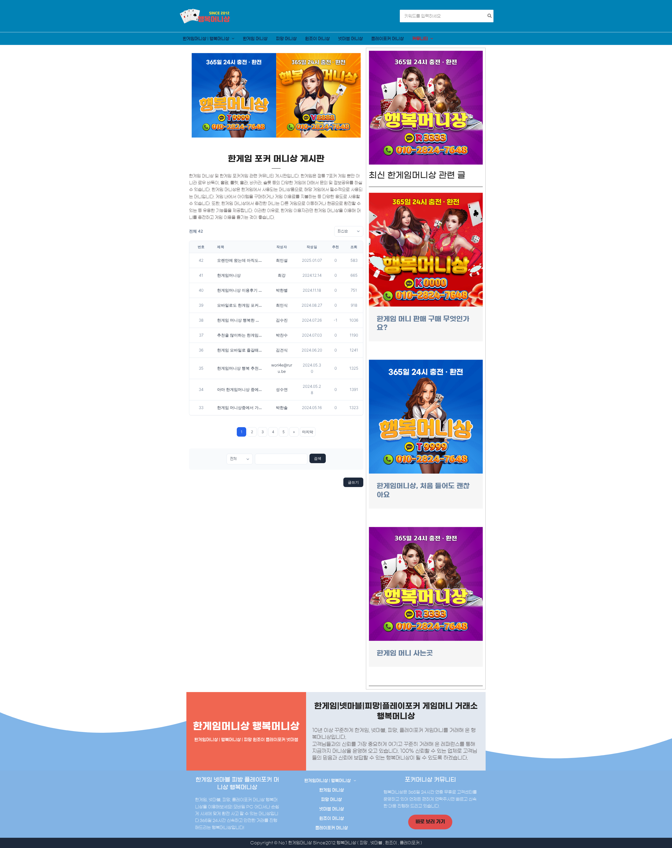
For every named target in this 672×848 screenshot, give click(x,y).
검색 (317, 458)
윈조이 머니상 (317, 38)
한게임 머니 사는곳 (405, 653)
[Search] (489, 16)
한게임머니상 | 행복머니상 (206, 38)
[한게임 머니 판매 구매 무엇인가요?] (426, 249)
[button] (231, 38)
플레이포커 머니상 (387, 38)
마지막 (307, 432)
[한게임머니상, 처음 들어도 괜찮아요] (426, 416)
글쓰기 (353, 482)
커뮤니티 (420, 38)
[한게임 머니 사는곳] (426, 584)
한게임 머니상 (255, 38)
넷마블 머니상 (350, 38)
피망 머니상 (286, 38)
